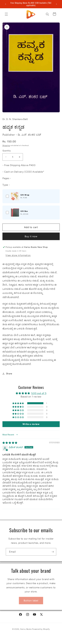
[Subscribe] (52, 552)
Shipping (6, 145)
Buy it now (31, 236)
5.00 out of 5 (38, 393)
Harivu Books (26, 629)
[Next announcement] (56, 4)
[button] (6, 14)
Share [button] (9, 373)
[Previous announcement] (5, 4)
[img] (9, 442)
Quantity (6, 150)
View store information (18, 255)
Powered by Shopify (41, 629)
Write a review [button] (30, 424)
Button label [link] (31, 600)
